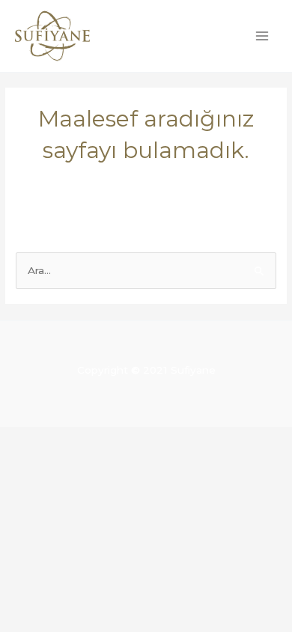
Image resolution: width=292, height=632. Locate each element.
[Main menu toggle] (262, 36)
